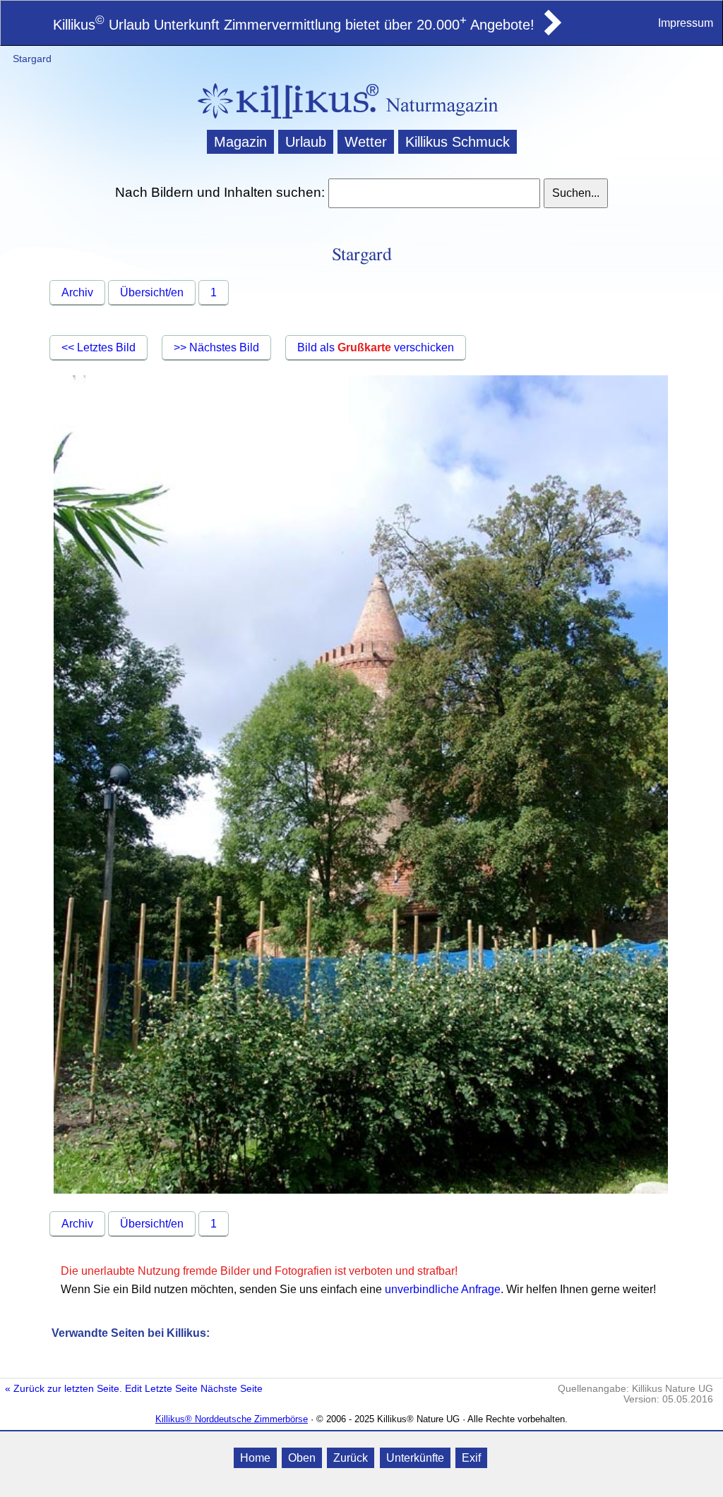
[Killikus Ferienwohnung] (551, 31)
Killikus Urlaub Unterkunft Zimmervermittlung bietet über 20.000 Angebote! (293, 24)
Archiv (77, 292)
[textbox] (433, 193)
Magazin (240, 142)
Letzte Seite (171, 1388)
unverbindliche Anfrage (443, 1289)
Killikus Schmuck (457, 142)
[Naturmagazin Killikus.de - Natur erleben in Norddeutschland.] (283, 120)
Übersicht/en (152, 292)
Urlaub (305, 142)
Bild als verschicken (375, 347)
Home (255, 1458)
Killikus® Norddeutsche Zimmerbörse (231, 1419)
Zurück (350, 1458)
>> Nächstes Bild (216, 347)
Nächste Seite (232, 1388)
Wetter (366, 142)
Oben (302, 1458)
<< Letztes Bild (98, 347)
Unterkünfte (415, 1458)
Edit (133, 1388)
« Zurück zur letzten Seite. (63, 1388)
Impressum (685, 23)
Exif (471, 1458)
